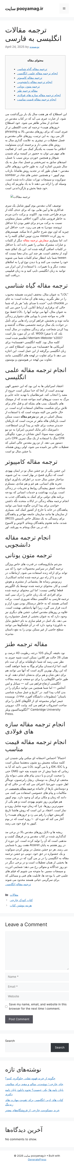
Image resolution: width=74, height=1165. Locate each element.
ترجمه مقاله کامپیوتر (29, 77)
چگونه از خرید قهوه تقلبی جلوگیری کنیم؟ (30, 1078)
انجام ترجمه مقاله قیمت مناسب (36, 99)
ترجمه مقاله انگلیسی (18, 884)
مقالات (14, 895)
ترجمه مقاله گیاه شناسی (32, 69)
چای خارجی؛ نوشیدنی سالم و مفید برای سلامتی (34, 1084)
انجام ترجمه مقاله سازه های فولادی (39, 95)
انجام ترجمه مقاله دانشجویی (34, 82)
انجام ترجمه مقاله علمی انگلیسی (37, 73)
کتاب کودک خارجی (21, 900)
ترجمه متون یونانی (28, 86)
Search (10, 1041)
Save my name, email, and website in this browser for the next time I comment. (38, 1006)
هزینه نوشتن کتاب (21, 905)
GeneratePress (37, 1159)
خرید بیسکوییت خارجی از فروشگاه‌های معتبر (32, 1110)
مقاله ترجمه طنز (27, 90)
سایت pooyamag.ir (24, 8)
